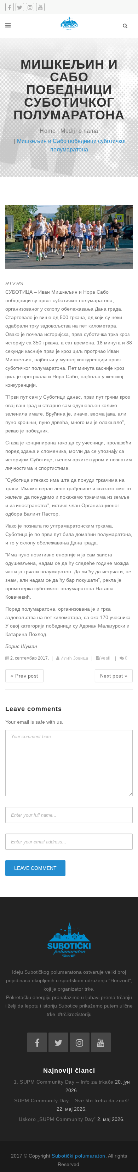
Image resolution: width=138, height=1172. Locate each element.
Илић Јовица (74, 658)
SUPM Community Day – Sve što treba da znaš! (71, 1100)
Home (48, 131)
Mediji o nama (79, 131)
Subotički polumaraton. (79, 1156)
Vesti (105, 658)
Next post (114, 676)
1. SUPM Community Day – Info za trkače (64, 1082)
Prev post (24, 676)
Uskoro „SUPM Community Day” (57, 1119)
